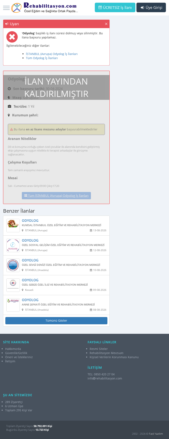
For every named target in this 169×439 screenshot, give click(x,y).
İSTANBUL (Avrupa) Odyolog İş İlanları (52, 54)
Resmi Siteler (99, 349)
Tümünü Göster (56, 320)
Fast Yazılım (156, 433)
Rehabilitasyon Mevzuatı (106, 353)
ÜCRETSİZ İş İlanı (117, 7)
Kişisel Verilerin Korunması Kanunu (114, 357)
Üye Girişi (153, 7)
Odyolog (30, 221)
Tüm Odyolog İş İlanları (42, 58)
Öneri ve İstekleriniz (19, 357)
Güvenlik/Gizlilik (16, 353)
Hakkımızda (13, 349)
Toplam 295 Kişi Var (18, 410)
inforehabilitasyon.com (105, 378)
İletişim (10, 361)
